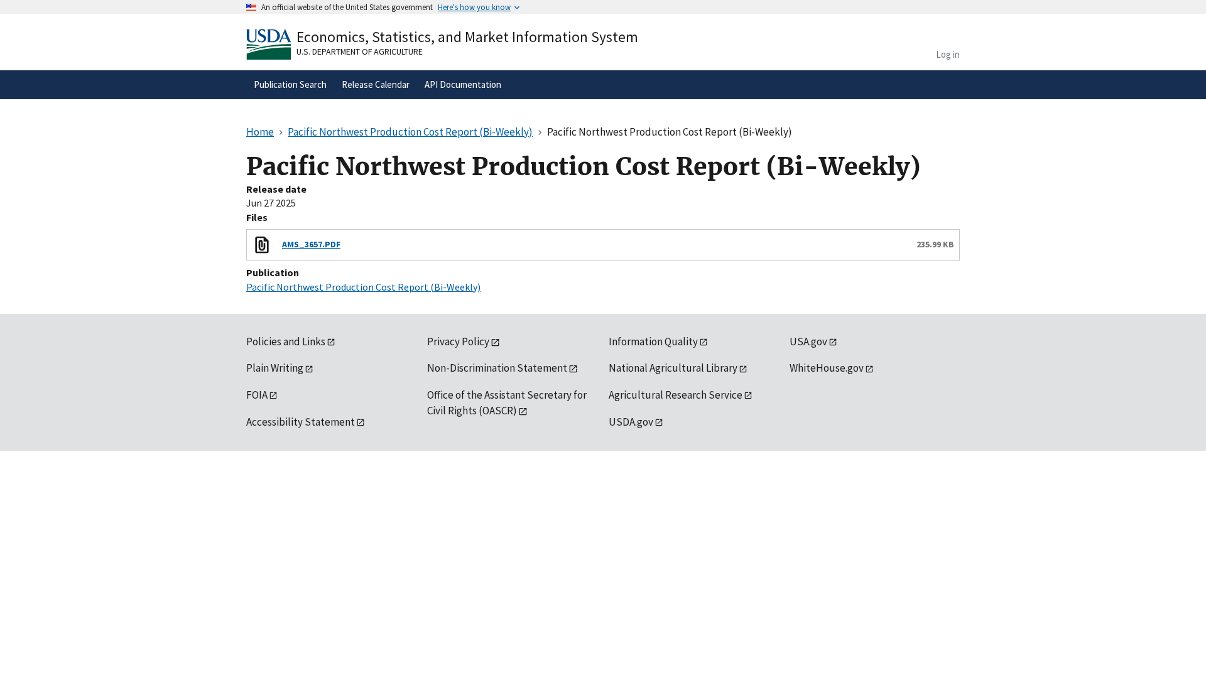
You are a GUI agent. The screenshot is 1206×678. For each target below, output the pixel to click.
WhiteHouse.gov (827, 368)
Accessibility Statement (300, 422)
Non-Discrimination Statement (497, 368)
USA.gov (808, 341)
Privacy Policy (458, 341)
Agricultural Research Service (675, 395)
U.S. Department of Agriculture (359, 51)
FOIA (257, 395)
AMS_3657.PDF (311, 244)
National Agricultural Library (673, 368)
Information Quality (653, 341)
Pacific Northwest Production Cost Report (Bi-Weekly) (363, 287)
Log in (948, 54)
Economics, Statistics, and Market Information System (467, 37)
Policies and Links (285, 341)
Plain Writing (274, 368)
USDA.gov (631, 422)
